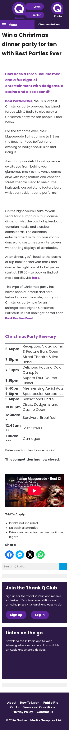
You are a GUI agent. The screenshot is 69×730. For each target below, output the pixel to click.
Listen (37, 6)
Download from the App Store (21, 660)
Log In (40, 615)
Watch (37, 15)
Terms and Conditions (39, 707)
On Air (14, 707)
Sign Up (16, 615)
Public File (50, 702)
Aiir (60, 720)
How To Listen (29, 702)
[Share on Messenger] (20, 554)
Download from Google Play (20, 670)
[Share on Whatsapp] (40, 554)
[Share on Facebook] (9, 554)
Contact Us (45, 711)
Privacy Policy (22, 711)
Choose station (49, 24)
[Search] (63, 566)
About (11, 702)
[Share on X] (30, 554)
